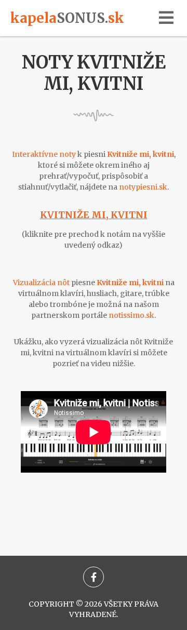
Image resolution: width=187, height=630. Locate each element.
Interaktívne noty (44, 154)
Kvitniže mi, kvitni (94, 215)
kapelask (67, 17)
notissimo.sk (131, 315)
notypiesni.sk (143, 187)
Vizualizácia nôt (41, 282)
